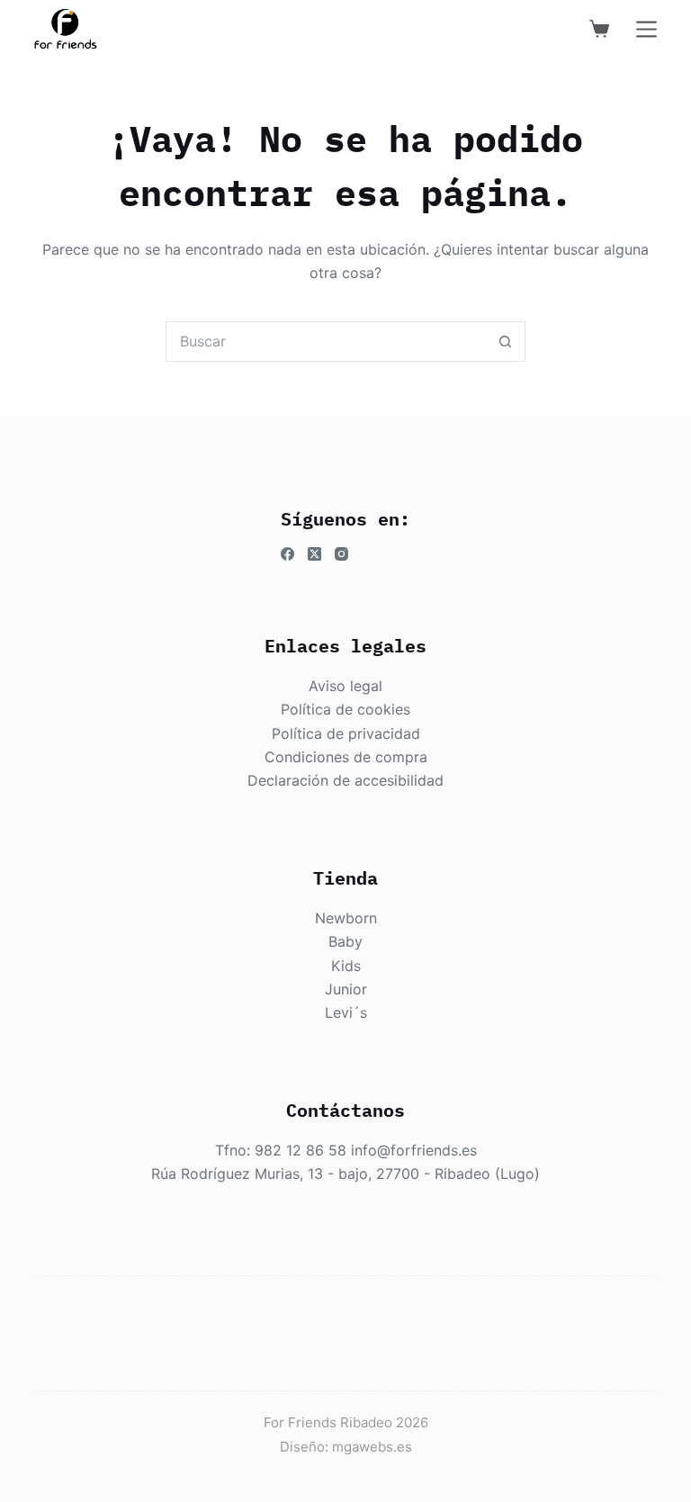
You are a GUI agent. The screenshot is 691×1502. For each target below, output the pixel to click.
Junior (346, 989)
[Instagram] (341, 554)
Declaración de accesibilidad (345, 780)
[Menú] (646, 29)
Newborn (346, 918)
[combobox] (326, 341)
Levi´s (346, 1012)
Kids (346, 966)
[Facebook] (287, 554)
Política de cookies (345, 709)
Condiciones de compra (346, 757)
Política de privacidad (346, 733)
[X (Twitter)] (314, 554)
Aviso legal (345, 686)
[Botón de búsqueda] (505, 341)
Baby (345, 941)
